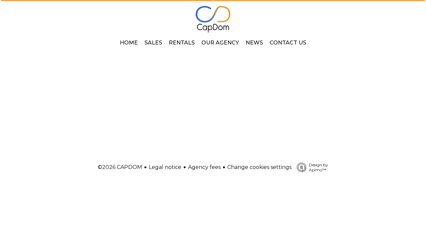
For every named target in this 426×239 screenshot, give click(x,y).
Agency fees (204, 167)
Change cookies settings (259, 167)
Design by (318, 167)
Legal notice (165, 167)
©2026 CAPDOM (120, 167)
